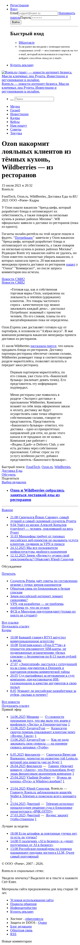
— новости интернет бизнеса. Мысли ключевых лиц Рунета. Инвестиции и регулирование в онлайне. (35, 87)
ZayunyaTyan (35, 728)
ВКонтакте (27, 42)
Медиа (15, 106)
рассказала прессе (43, 346)
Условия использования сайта (32, 900)
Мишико (32, 717)
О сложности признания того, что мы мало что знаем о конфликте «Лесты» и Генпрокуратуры (40, 720)
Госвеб (15, 110)
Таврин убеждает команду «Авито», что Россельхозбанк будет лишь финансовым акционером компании (42, 769)
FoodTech (33, 467)
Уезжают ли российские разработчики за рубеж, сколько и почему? (43, 692)
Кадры (15, 118)
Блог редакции (21, 926)
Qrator (42, 922)
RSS (13, 934)
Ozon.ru (47, 467)
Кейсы (15, 122)
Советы (15, 129)
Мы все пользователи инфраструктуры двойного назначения (38, 549)
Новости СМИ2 (13, 279)
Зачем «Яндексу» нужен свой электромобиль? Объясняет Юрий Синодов (42, 557)
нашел (70, 264)
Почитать (9, 573)
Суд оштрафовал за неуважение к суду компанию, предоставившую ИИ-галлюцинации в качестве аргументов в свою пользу (43, 681)
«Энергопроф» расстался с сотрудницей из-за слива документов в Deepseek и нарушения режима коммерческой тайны (43, 668)
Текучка (16, 133)
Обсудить (9, 474)
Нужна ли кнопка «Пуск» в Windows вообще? (40, 779)
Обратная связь (21, 930)
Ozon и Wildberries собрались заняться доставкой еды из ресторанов (37, 495)
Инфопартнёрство (23, 908)
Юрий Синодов (37, 788)
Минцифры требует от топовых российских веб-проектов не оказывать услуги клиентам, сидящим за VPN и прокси (44, 540)
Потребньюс (24, 237)
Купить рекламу (22, 65)
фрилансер (32, 754)
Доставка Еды (12, 470)
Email (14, 13)
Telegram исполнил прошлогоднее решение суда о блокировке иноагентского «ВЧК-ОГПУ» (42, 807)
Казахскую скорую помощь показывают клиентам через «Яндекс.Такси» (42, 732)
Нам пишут (18, 125)
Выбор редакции (14, 482)
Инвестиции (19, 114)
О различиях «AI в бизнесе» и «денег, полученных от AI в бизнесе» (42, 843)
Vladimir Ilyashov (38, 777)
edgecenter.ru (34, 919)
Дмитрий (33, 804)
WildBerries (62, 467)
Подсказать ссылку (15, 626)
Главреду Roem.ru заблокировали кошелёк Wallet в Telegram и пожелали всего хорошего (43, 794)
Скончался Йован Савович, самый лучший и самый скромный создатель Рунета (43, 519)
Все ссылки (10, 622)
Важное (7, 510)
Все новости (11, 702)
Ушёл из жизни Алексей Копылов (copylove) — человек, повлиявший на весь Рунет (41, 528)
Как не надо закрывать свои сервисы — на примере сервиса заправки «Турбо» (39, 743)
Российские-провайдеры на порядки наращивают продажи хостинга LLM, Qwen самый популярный (42, 852)
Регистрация (19, 5)
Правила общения (23, 904)
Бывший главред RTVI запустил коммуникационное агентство (38, 639)
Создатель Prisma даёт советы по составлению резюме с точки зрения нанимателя (43, 582)
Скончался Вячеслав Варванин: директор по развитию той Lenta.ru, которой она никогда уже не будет (44, 758)
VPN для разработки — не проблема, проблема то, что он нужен (37, 605)
